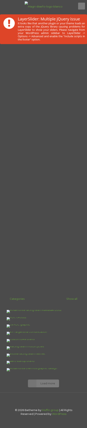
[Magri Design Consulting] (43, 6)
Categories (17, 298)
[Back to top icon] (43, 401)
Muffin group (50, 410)
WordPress (59, 413)
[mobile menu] (81, 6)
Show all (71, 298)
